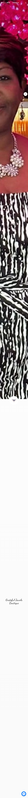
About (8, 2)
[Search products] (25, 94)
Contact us (16, 2)
